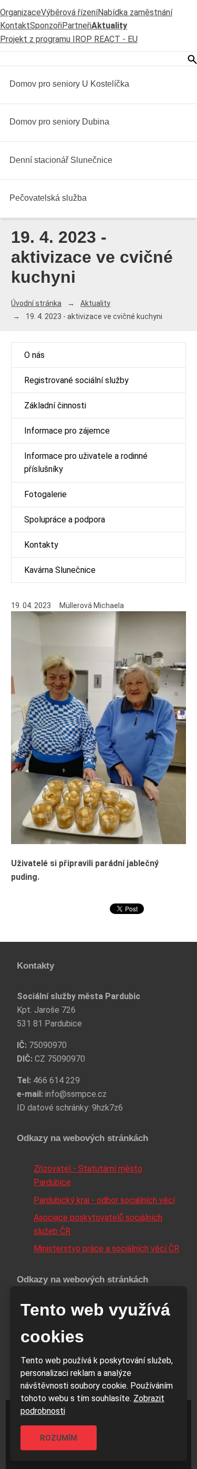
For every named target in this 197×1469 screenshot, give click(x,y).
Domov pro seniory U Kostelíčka (69, 83)
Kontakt (15, 25)
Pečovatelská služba (48, 197)
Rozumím (58, 1438)
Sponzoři (46, 25)
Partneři (76, 25)
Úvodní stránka (36, 303)
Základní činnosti (55, 405)
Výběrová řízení (69, 12)
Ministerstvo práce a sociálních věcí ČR (106, 1249)
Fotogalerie (45, 494)
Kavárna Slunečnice (60, 570)
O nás (34, 355)
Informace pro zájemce (67, 431)
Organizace (20, 12)
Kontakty (41, 545)
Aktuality (109, 25)
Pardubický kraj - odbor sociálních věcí (104, 1200)
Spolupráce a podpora (64, 520)
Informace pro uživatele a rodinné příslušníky (86, 463)
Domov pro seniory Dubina (59, 121)
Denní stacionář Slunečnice (60, 160)
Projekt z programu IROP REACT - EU (69, 39)
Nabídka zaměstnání (135, 12)
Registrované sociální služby (76, 380)
